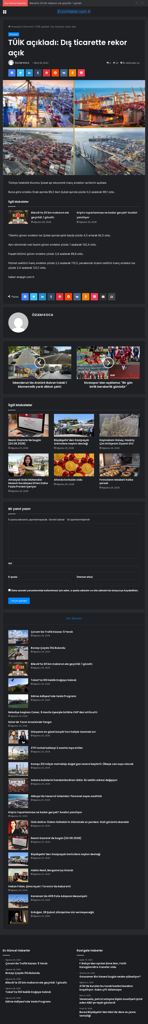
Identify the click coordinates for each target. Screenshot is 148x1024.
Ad (10, 563)
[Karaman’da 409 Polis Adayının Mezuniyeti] (18, 901)
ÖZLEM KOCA (22, 62)
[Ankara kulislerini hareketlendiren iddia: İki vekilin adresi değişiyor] (18, 785)
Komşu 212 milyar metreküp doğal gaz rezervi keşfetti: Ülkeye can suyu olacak (82, 764)
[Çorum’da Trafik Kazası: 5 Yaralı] (18, 637)
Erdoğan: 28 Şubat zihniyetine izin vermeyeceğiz (62, 912)
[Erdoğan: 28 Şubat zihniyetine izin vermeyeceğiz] (18, 917)
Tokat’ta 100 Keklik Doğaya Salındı (53, 680)
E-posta (13, 576)
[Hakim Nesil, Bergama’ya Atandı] (18, 875)
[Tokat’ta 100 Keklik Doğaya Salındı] (18, 685)
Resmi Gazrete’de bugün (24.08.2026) (24, 441)
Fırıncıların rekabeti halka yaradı (116, 481)
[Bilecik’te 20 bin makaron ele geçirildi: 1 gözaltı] (18, 217)
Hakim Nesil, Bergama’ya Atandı (52, 870)
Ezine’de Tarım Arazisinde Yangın (30, 722)
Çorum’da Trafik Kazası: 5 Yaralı (52, 632)
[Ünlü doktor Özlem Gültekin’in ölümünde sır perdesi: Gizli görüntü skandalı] (18, 827)
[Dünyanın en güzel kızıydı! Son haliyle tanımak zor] (18, 737)
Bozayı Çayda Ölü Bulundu (48, 648)
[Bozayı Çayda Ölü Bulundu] (18, 653)
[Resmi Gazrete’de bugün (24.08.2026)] (28, 425)
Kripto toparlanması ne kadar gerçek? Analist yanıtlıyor (45, 812)
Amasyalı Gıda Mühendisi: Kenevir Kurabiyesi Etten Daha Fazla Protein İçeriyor (28, 483)
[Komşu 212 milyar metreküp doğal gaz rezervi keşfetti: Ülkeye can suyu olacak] (18, 769)
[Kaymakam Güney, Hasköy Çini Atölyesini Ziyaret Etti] (119, 425)
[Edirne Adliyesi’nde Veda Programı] (18, 701)
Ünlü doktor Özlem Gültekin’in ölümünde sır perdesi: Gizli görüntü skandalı (80, 822)
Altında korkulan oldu (68, 480)
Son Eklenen (74, 618)
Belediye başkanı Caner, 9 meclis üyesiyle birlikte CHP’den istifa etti (52, 712)
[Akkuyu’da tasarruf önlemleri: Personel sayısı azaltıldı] (18, 801)
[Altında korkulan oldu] (74, 465)
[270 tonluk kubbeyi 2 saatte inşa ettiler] (18, 753)
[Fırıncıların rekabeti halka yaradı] (119, 465)
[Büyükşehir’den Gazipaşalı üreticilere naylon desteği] (74, 425)
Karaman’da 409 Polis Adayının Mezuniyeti (59, 896)
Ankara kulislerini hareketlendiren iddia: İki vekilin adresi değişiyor (74, 780)
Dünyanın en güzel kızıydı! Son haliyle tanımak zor (63, 732)
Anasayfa (15, 26)
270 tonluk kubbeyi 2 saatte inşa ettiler (57, 748)
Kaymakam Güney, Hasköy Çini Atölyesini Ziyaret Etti (116, 441)
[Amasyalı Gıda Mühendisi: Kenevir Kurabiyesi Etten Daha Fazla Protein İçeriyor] (28, 465)
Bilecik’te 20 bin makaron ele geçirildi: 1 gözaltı (56, 3)
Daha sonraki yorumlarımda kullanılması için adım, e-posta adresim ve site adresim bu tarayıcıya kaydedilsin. (74, 590)
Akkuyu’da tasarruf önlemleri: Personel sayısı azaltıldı (66, 796)
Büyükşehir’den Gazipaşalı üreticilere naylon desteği (71, 441)
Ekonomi (28, 26)
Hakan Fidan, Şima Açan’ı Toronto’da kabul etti (39, 886)
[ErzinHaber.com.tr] (74, 11)
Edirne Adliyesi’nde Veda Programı (53, 696)
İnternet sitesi (85, 576)
